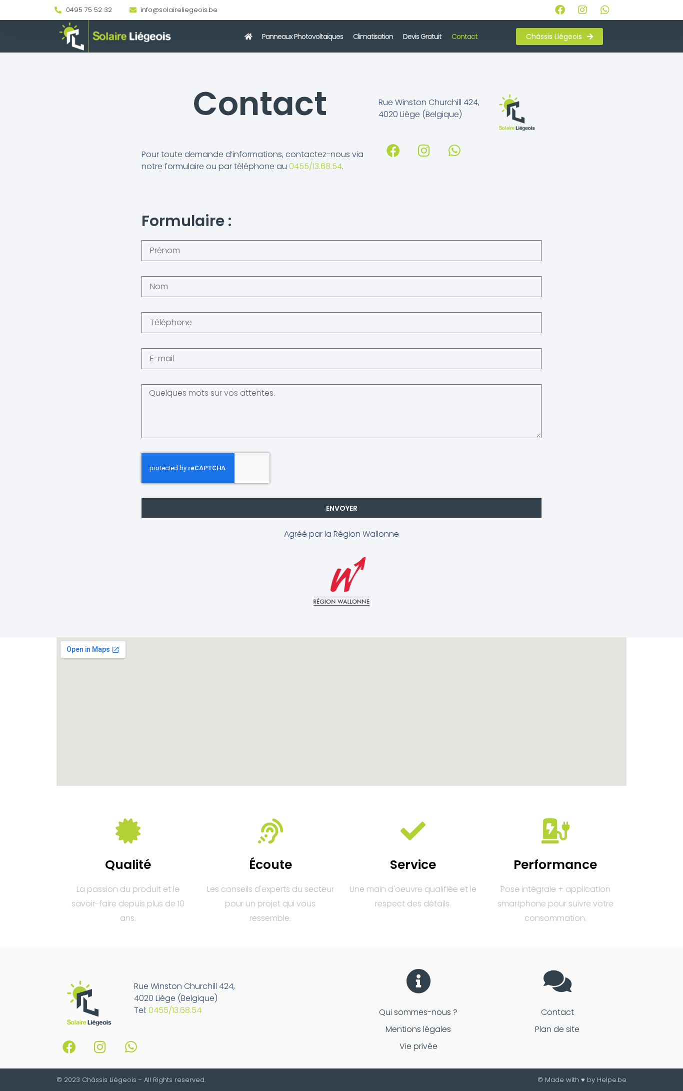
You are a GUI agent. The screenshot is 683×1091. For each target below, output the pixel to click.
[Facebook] (560, 10)
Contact (465, 37)
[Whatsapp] (605, 10)
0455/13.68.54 (315, 166)
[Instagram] (582, 10)
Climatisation (373, 37)
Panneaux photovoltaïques (302, 37)
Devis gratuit (422, 37)
